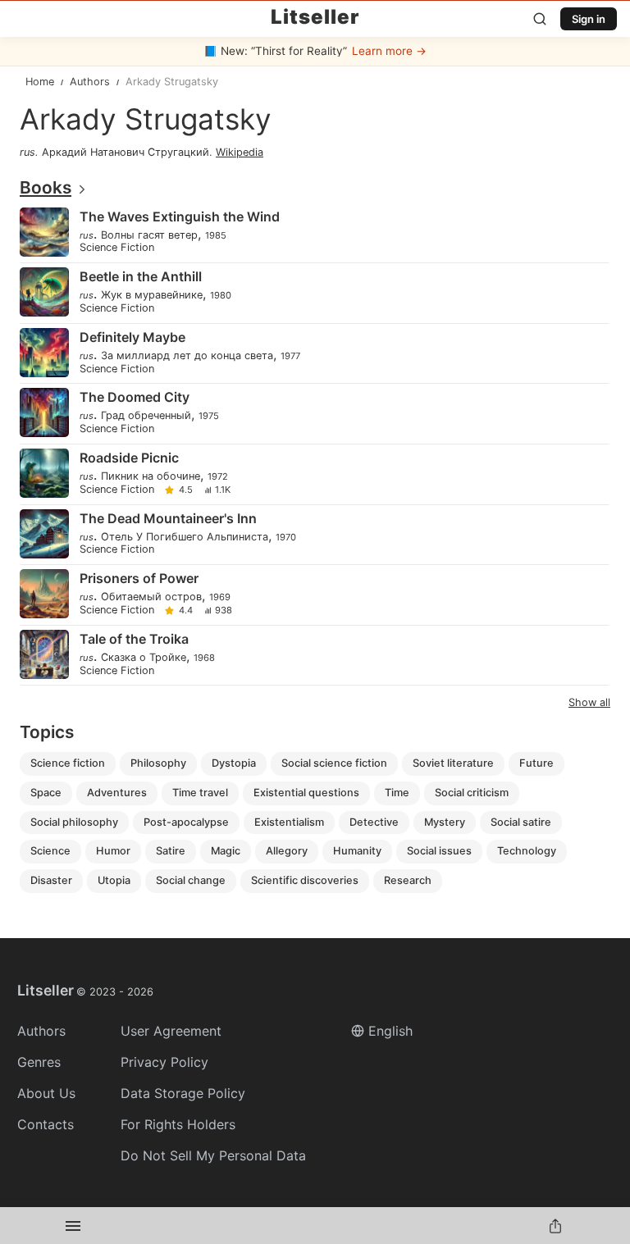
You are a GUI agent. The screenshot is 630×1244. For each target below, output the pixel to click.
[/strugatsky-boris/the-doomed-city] (314, 414)
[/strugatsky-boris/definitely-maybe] (314, 354)
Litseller (315, 17)
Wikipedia (239, 152)
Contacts (45, 1124)
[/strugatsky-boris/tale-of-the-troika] (314, 656)
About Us (46, 1093)
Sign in (588, 18)
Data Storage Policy (183, 1093)
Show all (589, 702)
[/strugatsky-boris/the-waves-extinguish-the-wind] (314, 233)
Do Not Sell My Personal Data (213, 1155)
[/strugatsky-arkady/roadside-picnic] (314, 474)
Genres (39, 1062)
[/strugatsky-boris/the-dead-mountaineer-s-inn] (314, 535)
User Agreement (171, 1031)
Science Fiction (117, 248)
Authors (41, 1031)
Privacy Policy (164, 1062)
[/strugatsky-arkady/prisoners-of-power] (314, 595)
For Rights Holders (178, 1124)
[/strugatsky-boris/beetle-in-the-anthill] (314, 293)
